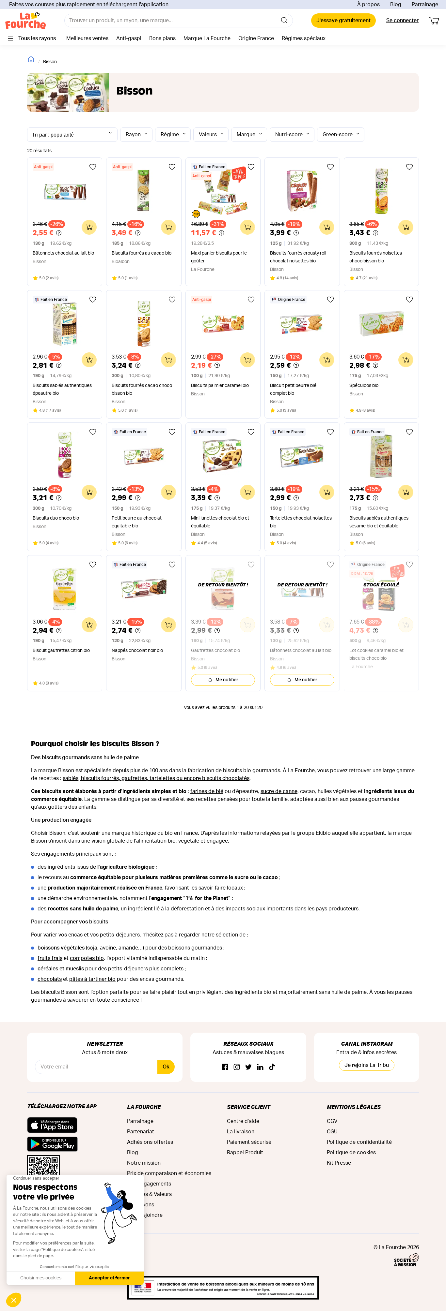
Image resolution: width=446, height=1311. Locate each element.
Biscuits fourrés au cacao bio (141, 253)
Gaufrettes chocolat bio (215, 650)
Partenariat (140, 1131)
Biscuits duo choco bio (56, 518)
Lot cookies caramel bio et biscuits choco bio (376, 654)
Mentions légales (354, 1107)
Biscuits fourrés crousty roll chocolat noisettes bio (298, 257)
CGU (332, 1131)
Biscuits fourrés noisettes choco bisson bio (375, 257)
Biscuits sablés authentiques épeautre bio (62, 389)
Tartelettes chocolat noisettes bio (301, 522)
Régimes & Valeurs (149, 1194)
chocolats (50, 979)
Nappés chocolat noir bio (137, 650)
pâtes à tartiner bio (92, 979)
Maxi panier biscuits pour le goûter (219, 257)
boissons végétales (61, 947)
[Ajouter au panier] (89, 227)
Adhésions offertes (150, 1142)
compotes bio (87, 958)
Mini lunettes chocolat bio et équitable (220, 522)
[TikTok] (272, 1067)
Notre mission (144, 1163)
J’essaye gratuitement (343, 20)
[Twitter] (248, 1067)
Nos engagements (149, 1183)
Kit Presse (339, 1163)
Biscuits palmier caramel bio (220, 385)
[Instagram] (237, 1067)
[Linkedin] (260, 1067)
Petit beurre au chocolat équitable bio (137, 522)
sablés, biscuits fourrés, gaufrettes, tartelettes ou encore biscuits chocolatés (156, 778)
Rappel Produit (245, 1152)
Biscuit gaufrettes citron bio (61, 650)
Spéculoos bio (363, 385)
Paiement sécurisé (249, 1142)
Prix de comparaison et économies (169, 1173)
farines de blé (206, 791)
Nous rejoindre (145, 1215)
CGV (332, 1121)
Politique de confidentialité (359, 1142)
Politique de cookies (351, 1152)
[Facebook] (225, 1067)
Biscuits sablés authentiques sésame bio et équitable (378, 522)
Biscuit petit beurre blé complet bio (293, 389)
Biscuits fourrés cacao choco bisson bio (142, 389)
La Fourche (144, 1107)
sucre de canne (279, 791)
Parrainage (425, 4)
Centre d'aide (243, 1121)
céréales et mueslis (61, 968)
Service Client (248, 1107)
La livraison (240, 1131)
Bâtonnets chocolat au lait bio (63, 253)
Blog (395, 4)
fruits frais (50, 958)
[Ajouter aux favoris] (93, 167)
